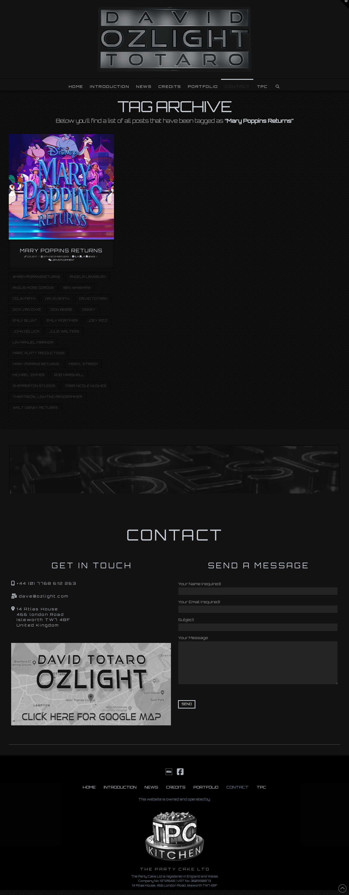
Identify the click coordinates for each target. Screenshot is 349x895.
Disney (88, 309)
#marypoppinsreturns (36, 277)
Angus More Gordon (33, 288)
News (91, 256)
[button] (344, 4)
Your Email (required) (199, 601)
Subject (186, 619)
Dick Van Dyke (27, 309)
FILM (76, 256)
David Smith (57, 299)
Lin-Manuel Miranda (33, 342)
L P (83, 256)
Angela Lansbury (88, 277)
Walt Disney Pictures (35, 408)
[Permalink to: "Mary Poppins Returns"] (61, 186)
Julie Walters (64, 331)
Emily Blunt (25, 320)
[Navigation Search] (277, 85)
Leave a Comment (62, 259)
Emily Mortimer (62, 320)
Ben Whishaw (77, 288)
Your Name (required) (199, 583)
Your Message (193, 637)
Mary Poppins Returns (61, 250)
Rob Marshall (69, 375)
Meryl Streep (83, 364)
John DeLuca (26, 331)
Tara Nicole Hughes (85, 386)
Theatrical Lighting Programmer (47, 397)
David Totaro (93, 299)
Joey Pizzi (97, 320)
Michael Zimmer (29, 375)
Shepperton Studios (34, 386)
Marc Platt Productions (39, 353)
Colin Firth (24, 299)
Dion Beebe (61, 309)
